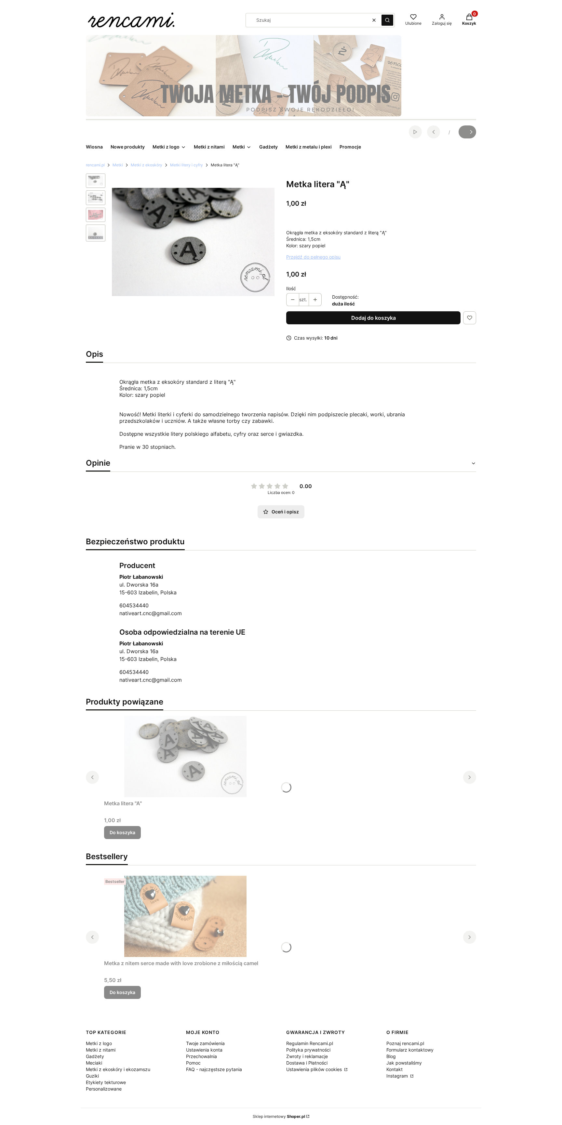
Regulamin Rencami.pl (309, 1043)
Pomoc (193, 1063)
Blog (391, 1056)
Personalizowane (104, 1089)
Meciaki (94, 1063)
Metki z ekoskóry (146, 164)
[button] (387, 20)
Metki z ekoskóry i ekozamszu (118, 1069)
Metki (118, 164)
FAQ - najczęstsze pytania (214, 1069)
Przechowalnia (201, 1056)
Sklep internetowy (279, 1116)
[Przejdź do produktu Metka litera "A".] (185, 756)
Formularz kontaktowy (410, 1050)
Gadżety (95, 1056)
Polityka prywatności (308, 1050)
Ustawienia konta (204, 1050)
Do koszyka (122, 832)
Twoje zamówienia (205, 1043)
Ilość (291, 288)
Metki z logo (99, 1043)
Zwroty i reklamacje (307, 1056)
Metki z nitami (100, 1050)
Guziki (92, 1076)
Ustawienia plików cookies (314, 1069)
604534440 (134, 605)
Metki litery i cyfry (186, 164)
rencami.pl (95, 164)
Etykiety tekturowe (106, 1082)
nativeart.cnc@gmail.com (150, 613)
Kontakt (394, 1069)
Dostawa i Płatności (307, 1063)
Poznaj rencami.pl (405, 1043)
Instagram (397, 1076)
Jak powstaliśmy (404, 1063)
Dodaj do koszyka (373, 318)
